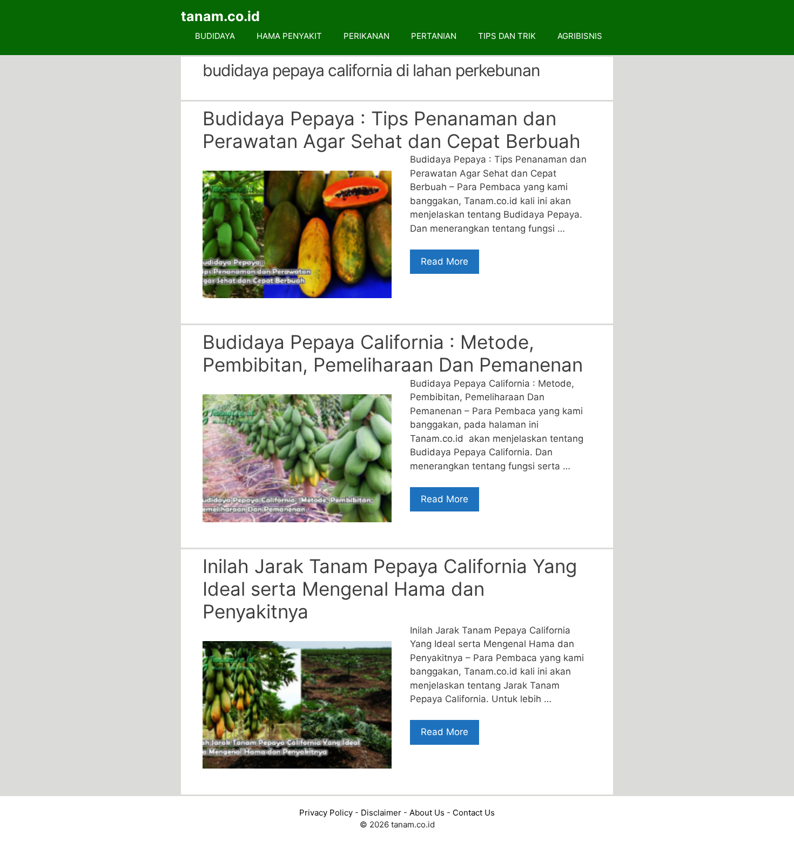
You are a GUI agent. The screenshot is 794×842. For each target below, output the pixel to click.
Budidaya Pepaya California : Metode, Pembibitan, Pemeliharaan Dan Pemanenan (393, 353)
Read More (444, 261)
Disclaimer (381, 812)
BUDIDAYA (215, 36)
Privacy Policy (326, 812)
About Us (427, 812)
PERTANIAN (433, 36)
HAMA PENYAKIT (289, 36)
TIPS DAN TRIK (507, 36)
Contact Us (474, 812)
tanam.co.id (220, 16)
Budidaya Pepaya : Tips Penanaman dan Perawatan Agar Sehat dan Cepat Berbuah (392, 129)
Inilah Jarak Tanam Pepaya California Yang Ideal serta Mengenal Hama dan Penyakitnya (390, 589)
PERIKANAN (366, 36)
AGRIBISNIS (579, 36)
